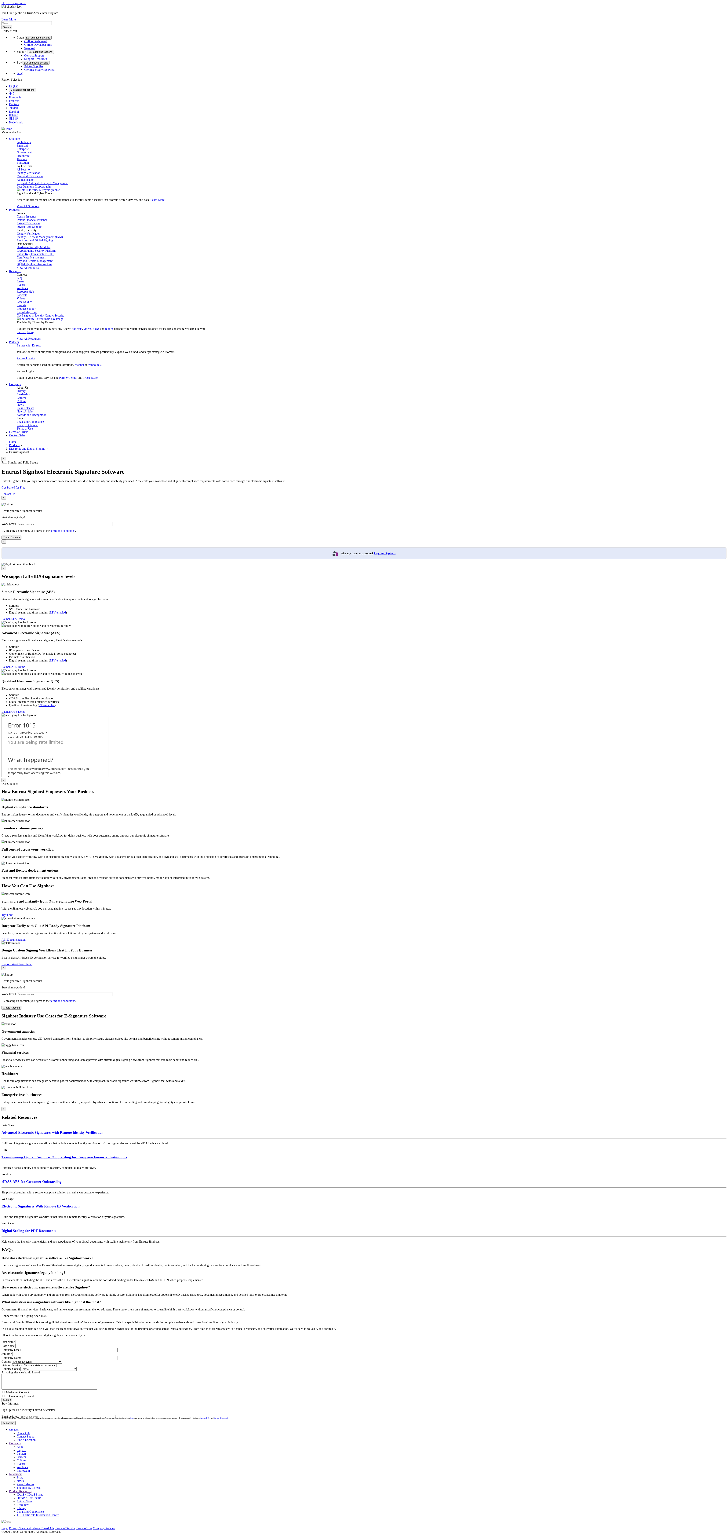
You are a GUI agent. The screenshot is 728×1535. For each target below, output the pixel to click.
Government (24, 152)
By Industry (24, 142)
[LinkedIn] (6, 1524)
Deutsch (14, 104)
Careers (21, 397)
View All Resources (29, 338)
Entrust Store (24, 1501)
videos (87, 328)
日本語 (13, 118)
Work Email (9, 524)
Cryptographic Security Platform (36, 250)
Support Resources (35, 58)
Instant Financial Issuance (32, 220)
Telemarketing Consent (20, 1396)
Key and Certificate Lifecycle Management (42, 183)
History (21, 391)
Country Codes (11, 1368)
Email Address (10, 1416)
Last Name (8, 1345)
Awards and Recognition (31, 414)
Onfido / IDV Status (29, 1498)
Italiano (13, 115)
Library (21, 1508)
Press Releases (25, 408)
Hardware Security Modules (33, 247)
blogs (96, 328)
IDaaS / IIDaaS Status (30, 1494)
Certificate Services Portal (39, 69)
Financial (22, 145)
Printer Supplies (33, 66)
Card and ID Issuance (30, 176)
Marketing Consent (17, 1392)
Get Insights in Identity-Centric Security (40, 315)
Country (6, 1361)
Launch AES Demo (13, 667)
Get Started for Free (13, 487)
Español (14, 111)
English (13, 86)
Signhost (29, 48)
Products (14, 445)
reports (109, 328)
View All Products (28, 267)
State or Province (12, 1365)
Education (23, 162)
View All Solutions (28, 206)
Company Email (11, 1349)
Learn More (9, 19)
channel (79, 364)
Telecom (22, 159)
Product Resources (20, 1491)
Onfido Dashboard (35, 41)
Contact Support (34, 55)
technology (94, 364)
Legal (5, 1528)
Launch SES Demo (13, 619)
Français (14, 100)
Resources (23, 1504)
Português (15, 97)
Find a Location (26, 1440)
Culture (21, 401)
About (20, 1446)
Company (15, 1443)
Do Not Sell (147, 1528)
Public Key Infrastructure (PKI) (35, 254)
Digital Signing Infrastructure (34, 264)
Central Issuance (26, 216)
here (131, 1418)
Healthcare (23, 155)
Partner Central (68, 377)
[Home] (7, 128)
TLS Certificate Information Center (38, 1515)
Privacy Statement (27, 425)
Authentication (25, 179)
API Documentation (14, 939)
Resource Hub (25, 291)
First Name (8, 1341)
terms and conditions (62, 530)
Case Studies (24, 301)
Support (21, 1450)
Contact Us (8, 494)
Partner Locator (26, 358)
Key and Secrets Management (35, 260)
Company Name (11, 1357)
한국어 (13, 107)
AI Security (24, 169)
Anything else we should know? (21, 1372)
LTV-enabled (58, 612)
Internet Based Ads (42, 1528)
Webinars (22, 288)
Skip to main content (14, 3)
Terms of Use (25, 428)
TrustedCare (90, 377)
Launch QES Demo (13, 711)
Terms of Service (65, 1528)
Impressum (23, 1470)
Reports (21, 305)
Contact (13, 1429)
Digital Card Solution (29, 226)
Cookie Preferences (127, 1528)
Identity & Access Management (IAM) (40, 237)
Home (12, 441)
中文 (12, 93)
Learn (20, 281)
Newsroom (15, 1474)
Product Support (26, 308)
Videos (21, 298)
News (20, 404)
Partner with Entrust (29, 345)
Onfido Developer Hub (38, 44)
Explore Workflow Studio (17, 964)
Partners (21, 1453)
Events (21, 284)
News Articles (25, 411)
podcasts (77, 328)
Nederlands (16, 122)
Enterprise (23, 149)
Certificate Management (31, 257)
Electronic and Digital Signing (35, 240)
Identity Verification (28, 172)
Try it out (7, 915)
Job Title (7, 1353)
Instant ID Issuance (28, 223)
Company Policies (104, 1528)
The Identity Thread (29, 1487)
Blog (20, 73)
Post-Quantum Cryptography (34, 186)
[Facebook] (3, 1524)
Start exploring (25, 332)
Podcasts (22, 295)
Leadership (23, 394)
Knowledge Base (27, 312)
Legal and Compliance (30, 421)
